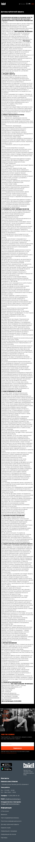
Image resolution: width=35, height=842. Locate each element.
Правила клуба (6, 828)
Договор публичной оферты (10, 824)
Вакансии (4, 814)
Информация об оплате (8, 834)
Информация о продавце (9, 831)
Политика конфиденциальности (11, 821)
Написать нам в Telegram (9, 781)
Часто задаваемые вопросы (10, 818)
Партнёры (4, 837)
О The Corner (5, 811)
